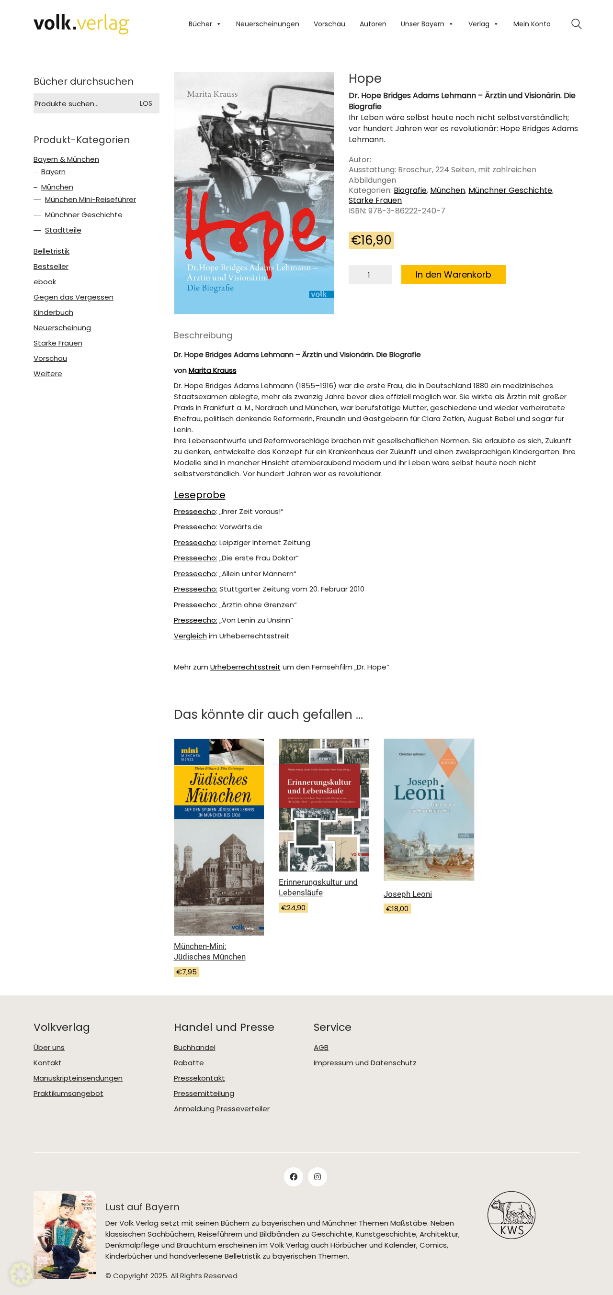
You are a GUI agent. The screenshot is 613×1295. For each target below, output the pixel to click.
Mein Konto (532, 24)
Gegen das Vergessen (74, 297)
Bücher (200, 24)
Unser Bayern (422, 24)
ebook (45, 282)
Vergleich (190, 636)
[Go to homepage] (81, 24)
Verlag (478, 24)
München (447, 190)
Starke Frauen (375, 200)
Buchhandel (195, 1047)
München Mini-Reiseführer (90, 199)
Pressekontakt (199, 1078)
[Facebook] (293, 1176)
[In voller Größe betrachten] (189, 87)
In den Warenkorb (453, 274)
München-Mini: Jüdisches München (210, 951)
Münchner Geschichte (510, 190)
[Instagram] (317, 1176)
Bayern (53, 172)
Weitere (48, 374)
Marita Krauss (213, 370)
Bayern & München (66, 159)
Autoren (373, 24)
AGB (321, 1047)
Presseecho (195, 511)
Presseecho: (195, 558)
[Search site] (576, 25)
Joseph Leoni (408, 894)
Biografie (410, 190)
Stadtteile (63, 230)
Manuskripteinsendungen (78, 1078)
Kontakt (48, 1063)
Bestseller (51, 266)
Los (146, 103)
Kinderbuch (53, 312)
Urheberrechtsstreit (245, 667)
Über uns (49, 1047)
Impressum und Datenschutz (365, 1063)
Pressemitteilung (204, 1093)
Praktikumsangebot (68, 1093)
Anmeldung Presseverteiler (222, 1109)
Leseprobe (200, 495)
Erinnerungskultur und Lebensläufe (318, 887)
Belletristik (51, 251)
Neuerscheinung (62, 328)
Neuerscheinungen (267, 24)
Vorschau (329, 24)
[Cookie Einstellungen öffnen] (21, 1273)
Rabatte (189, 1063)
